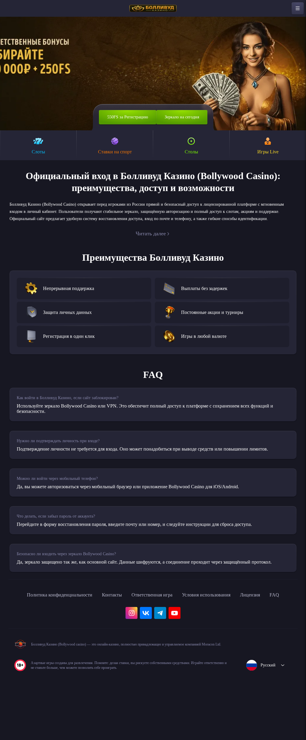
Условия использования (219, 624)
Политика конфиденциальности (54, 624)
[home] (153, 8)
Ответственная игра (158, 624)
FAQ (20, 637)
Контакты (113, 624)
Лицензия (269, 624)
